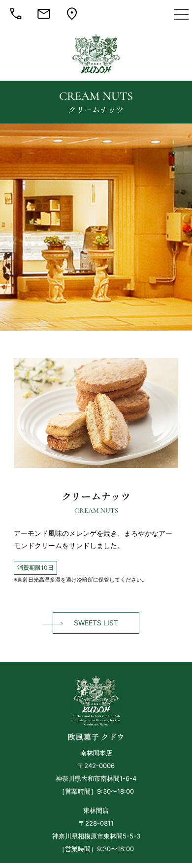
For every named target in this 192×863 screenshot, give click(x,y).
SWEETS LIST (96, 622)
